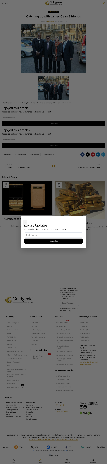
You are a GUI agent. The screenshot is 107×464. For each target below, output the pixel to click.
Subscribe (54, 241)
